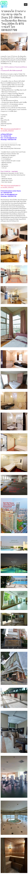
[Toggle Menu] (26, 4)
